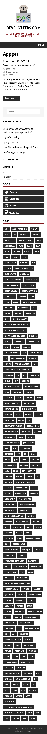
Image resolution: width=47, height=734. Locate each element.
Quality (37, 589)
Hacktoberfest (12, 403)
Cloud (8, 268)
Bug (37, 251)
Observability (33, 538)
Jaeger (38, 431)
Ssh (6, 634)
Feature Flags (18, 358)
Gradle (29, 392)
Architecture (25, 240)
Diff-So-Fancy (20, 319)
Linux (29, 476)
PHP (22, 572)
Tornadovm (11, 662)
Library (8, 476)
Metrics (34, 493)
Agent (34, 229)
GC (24, 375)
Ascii (39, 240)
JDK (15, 448)
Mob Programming (14, 516)
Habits (29, 398)
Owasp (22, 555)
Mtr (7, 527)
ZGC (6, 718)
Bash (29, 246)
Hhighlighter (29, 409)
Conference (28, 285)
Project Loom (11, 589)
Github (25, 381)
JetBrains (25, 448)
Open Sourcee (11, 549)
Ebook (16, 347)
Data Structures (31, 302)
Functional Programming (18, 369)
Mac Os (8, 482)
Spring (17, 617)
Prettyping (22, 578)
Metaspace (20, 493)
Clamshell (10, 75)
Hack (39, 398)
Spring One (10, 623)
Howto (8, 414)
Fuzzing (9, 375)
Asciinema (10, 246)
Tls (23, 656)
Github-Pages (31, 386)
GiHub (7, 381)
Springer (9, 628)
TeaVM (8, 651)
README (8, 600)
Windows (9, 701)
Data (15, 302)
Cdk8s (15, 257)
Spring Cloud (31, 617)
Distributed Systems (15, 330)
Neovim (8, 533)
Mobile (31, 516)
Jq (25, 454)
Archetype (10, 240)
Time (7, 656)
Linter (19, 476)
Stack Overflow (13, 639)
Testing (32, 651)
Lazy (7, 471)
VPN (23, 690)
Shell (7, 617)
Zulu (33, 718)
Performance (20, 566)
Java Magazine (12, 443)
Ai (15, 234)
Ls (37, 476)
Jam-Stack (10, 437)
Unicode (28, 673)
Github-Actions (12, 386)
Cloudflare (10, 274)
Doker (8, 341)
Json (32, 454)
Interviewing (11, 431)
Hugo (21, 420)
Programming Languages (17, 583)
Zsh (25, 718)
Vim (6, 690)
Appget (36, 234)
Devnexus (30, 313)
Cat (6, 257)
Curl (7, 302)
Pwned (26, 589)
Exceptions (35, 353)
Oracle (38, 549)
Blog (7, 251)
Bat (38, 246)
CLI (33, 263)
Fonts (8, 364)
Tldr (15, 656)
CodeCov (24, 274)
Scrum (8, 611)
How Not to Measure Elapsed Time (20, 147)
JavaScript (28, 443)
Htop (18, 414)
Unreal (8, 679)
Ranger (21, 594)
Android (24, 234)
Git (16, 381)
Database (9, 308)
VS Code (33, 690)
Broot (27, 251)
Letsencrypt (28, 471)
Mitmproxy (25, 510)
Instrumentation (14, 426)
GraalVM (17, 392)
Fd (6, 358)
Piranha (9, 578)
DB (34, 308)
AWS (21, 246)
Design (17, 313)
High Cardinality (11, 137)
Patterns (33, 561)
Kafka (25, 459)
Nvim (19, 538)
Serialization (35, 611)
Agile (7, 234)
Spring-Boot (26, 623)
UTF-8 (25, 684)
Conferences (11, 291)
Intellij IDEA (33, 426)
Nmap (19, 533)
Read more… (11, 98)
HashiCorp (29, 403)
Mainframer (21, 488)
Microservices (27, 504)
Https (39, 414)
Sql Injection (32, 628)
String (28, 639)
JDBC (7, 448)
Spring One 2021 (11, 142)
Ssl (13, 634)
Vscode (8, 696)
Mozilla (36, 521)
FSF (34, 364)
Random (7, 176)
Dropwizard (34, 341)
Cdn (25, 257)
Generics (34, 375)
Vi (33, 684)
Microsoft (10, 510)
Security (19, 611)
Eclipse (26, 347)
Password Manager (14, 561)
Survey (8, 645)
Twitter (9, 668)
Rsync (20, 606)
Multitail (18, 527)
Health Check (11, 409)
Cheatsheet (10, 263)
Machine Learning (25, 482)
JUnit (7, 459)
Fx (18, 375)
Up (35, 679)
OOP (7, 544)
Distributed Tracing (15, 336)
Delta (7, 313)
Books (17, 251)
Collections (31, 279)
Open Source (19, 544)
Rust (29, 606)
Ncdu (38, 527)
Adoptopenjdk (19, 229)
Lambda (24, 465)
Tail (18, 645)
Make (34, 488)
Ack (6, 229)
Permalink (36, 566)
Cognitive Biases (13, 279)
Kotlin (35, 459)
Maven (8, 493)
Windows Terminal (14, 713)
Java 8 (31, 437)
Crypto (22, 296)
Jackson (26, 431)
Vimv (14, 690)
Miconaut (10, 499)
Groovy (8, 398)
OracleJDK (10, 555)
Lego (15, 471)
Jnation (9, 454)
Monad (8, 521)
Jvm (16, 459)
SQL (19, 628)
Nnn (28, 533)
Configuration (29, 291)
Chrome (24, 263)
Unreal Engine (23, 679)
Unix (38, 673)
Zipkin (16, 718)
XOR (30, 713)
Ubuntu (21, 668)
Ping (30, 572)
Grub (19, 398)
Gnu (7, 392)
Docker (33, 336)
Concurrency (11, 285)
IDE (29, 420)
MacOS (8, 488)
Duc (6, 347)
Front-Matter (22, 364)
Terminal (19, 651)
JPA (18, 454)
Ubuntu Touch (12, 673)
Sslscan (24, 634)
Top (31, 656)
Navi (29, 527)
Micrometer (25, 499)
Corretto (9, 296)
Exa (24, 353)
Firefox (32, 358)
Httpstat (9, 420)
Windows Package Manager (18, 707)
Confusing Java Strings (14, 152)
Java (21, 437)
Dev (5, 171)
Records (20, 600)
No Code (9, 538)
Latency (36, 465)
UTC (6, 684)
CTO (32, 296)
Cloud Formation (24, 268)
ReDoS (31, 600)
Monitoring (22, 521)
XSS (37, 713)
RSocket (9, 606)
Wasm (19, 696)
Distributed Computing (16, 324)
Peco (7, 566)
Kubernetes (10, 465)
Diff (6, 319)
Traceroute (27, 662)
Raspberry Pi (35, 594)
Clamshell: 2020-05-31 (16, 61)
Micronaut (10, 504)
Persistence (10, 572)
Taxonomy (29, 645)
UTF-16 (16, 684)
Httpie (28, 414)
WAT (28, 696)
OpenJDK (26, 549)
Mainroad (22, 731)
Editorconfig (11, 353)
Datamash (23, 308)
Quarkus (9, 594)
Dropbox (19, 341)
